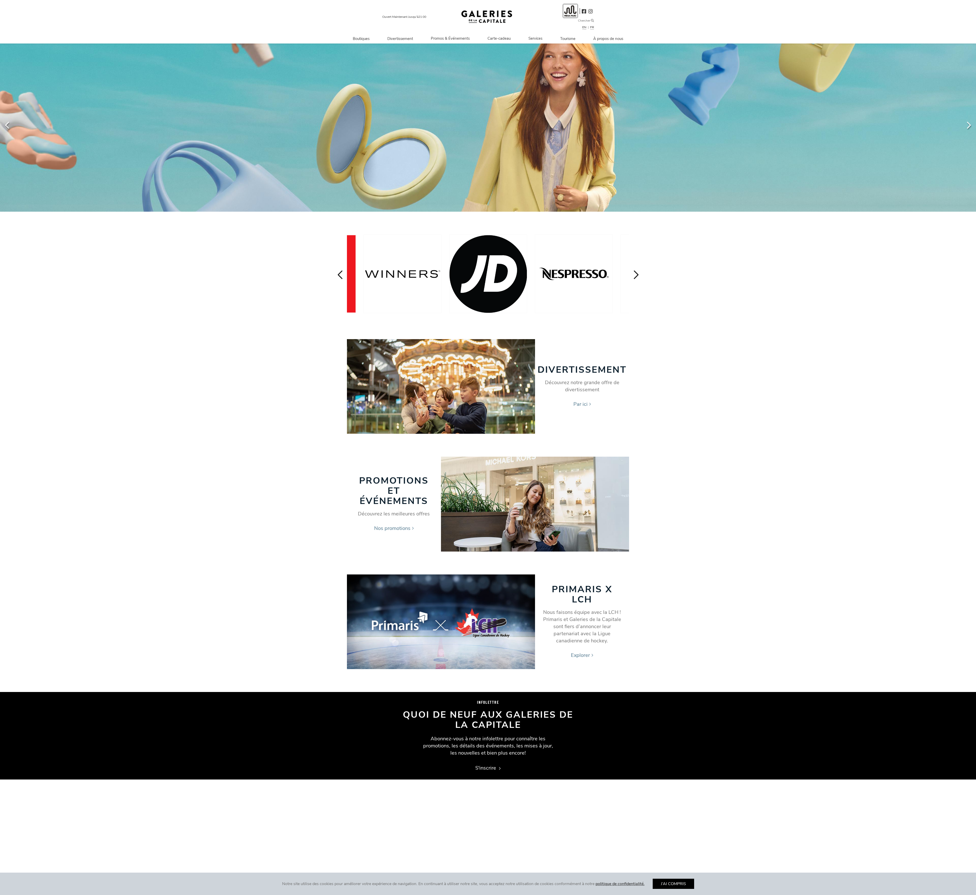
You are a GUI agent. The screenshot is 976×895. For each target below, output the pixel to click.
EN (584, 27)
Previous (7, 125)
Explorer (580, 655)
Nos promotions (392, 528)
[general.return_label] (486, 16)
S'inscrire (486, 767)
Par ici (580, 404)
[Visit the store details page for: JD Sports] (488, 274)
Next (968, 125)
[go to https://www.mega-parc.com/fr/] (570, 11)
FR (592, 27)
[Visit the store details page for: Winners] (402, 274)
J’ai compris (673, 884)
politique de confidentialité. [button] (620, 884)
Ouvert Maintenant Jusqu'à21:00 (404, 17)
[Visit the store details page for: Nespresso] (574, 274)
